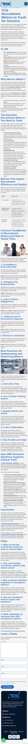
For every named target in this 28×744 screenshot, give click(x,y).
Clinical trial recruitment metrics (15, 631)
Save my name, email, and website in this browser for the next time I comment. (13, 682)
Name (3, 660)
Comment (3, 641)
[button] (3, 740)
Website (3, 673)
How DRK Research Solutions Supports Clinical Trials (12, 457)
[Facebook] (10, 737)
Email (2, 666)
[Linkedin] (14, 737)
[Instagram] (18, 737)
